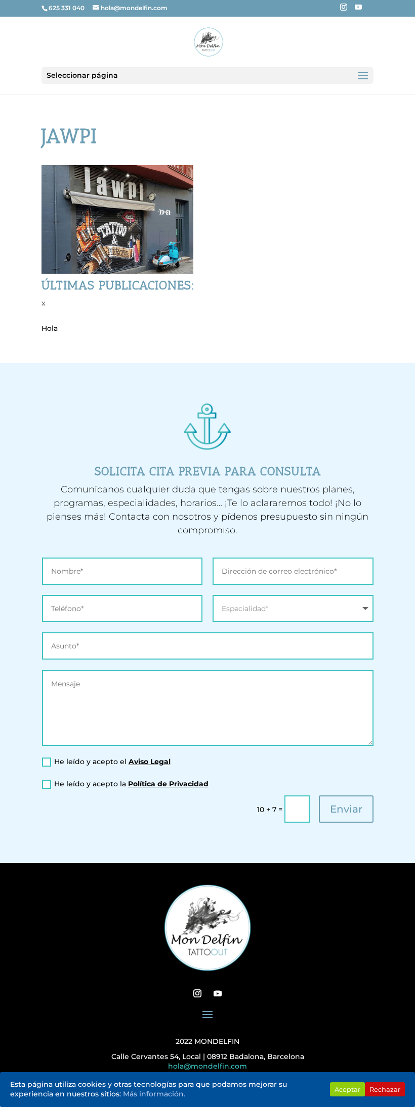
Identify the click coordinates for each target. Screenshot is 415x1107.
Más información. (154, 1093)
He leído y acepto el (112, 761)
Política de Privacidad (168, 783)
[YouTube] (358, 10)
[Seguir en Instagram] (197, 993)
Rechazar (384, 1089)
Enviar (346, 809)
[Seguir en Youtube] (218, 993)
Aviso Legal (150, 761)
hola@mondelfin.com (207, 1066)
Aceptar (347, 1089)
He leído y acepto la (131, 783)
